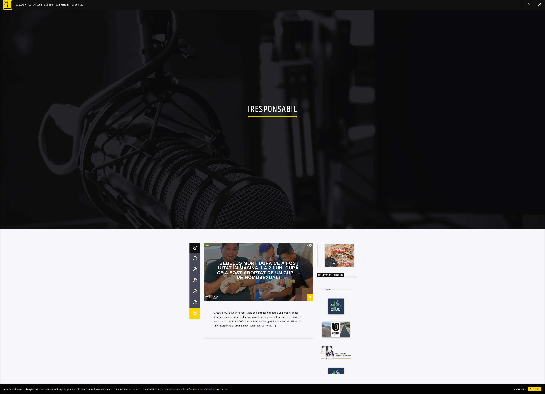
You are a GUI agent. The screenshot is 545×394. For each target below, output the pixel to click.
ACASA (22, 5)
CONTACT (80, 5)
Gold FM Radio (212, 302)
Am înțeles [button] (534, 389)
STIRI (207, 251)
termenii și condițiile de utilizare (159, 389)
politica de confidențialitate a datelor (192, 389)
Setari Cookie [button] (519, 389)
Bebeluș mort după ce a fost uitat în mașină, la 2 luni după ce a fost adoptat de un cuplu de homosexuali (258, 276)
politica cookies (220, 389)
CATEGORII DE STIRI (43, 5)
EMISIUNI (64, 5)
